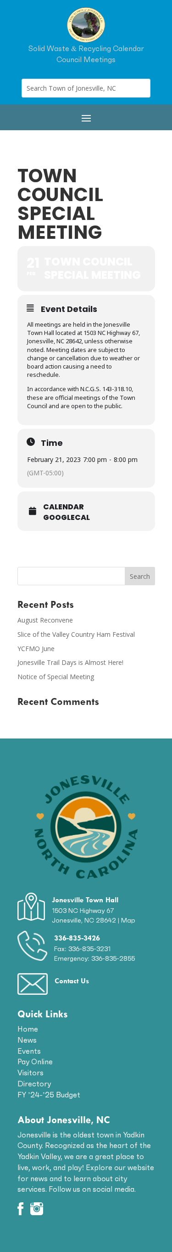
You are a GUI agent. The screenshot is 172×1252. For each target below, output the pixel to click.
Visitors (30, 1072)
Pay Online (35, 1061)
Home (27, 1028)
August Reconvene (45, 620)
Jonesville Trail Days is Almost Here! (70, 662)
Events (29, 1051)
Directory (34, 1083)
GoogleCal (66, 517)
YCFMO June (36, 648)
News (27, 1039)
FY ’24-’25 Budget (48, 1094)
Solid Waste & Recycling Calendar (86, 48)
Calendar (63, 507)
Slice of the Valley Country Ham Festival (76, 634)
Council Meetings (86, 59)
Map (128, 920)
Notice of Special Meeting (55, 676)
